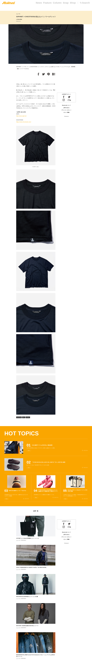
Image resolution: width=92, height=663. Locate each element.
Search (86, 3)
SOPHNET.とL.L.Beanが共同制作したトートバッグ (27, 538)
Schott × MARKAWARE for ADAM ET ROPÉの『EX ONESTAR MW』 (31, 567)
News (39, 3)
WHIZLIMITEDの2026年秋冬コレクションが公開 (27, 596)
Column (57, 3)
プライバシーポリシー (66, 110)
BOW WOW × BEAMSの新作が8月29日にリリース (27, 625)
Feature (47, 3)
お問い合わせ (66, 107)
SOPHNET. (28, 417)
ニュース (18, 13)
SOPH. (24, 417)
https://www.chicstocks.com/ (23, 122)
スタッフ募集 (66, 112)
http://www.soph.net (21, 116)
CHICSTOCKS (19, 417)
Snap (66, 3)
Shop (73, 3)
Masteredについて (66, 105)
